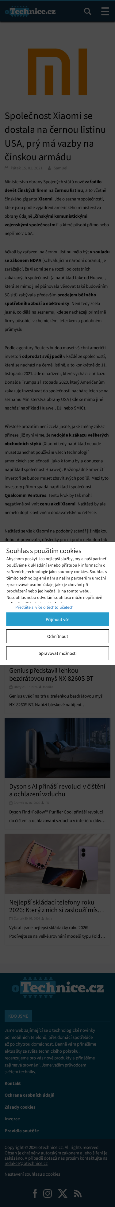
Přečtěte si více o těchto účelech (44, 607)
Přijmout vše (57, 619)
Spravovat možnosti (58, 653)
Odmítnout (57, 636)
